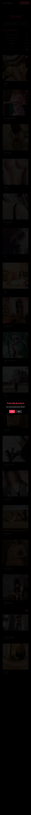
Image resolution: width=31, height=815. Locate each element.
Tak (12, 411)
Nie (19, 411)
